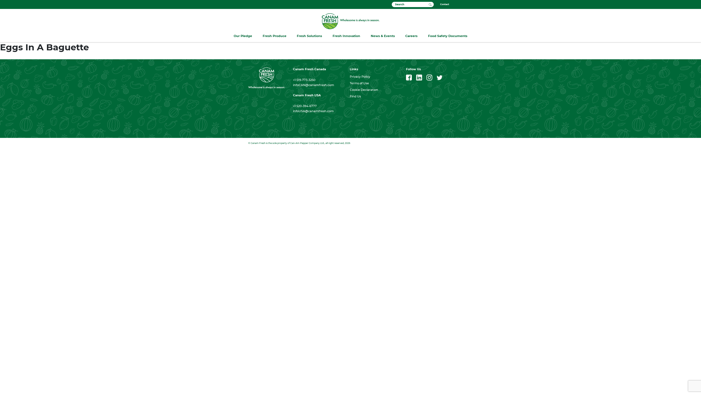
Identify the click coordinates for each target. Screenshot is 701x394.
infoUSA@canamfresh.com (313, 111)
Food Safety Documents (447, 36)
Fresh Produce (274, 36)
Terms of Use (359, 83)
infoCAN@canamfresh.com (313, 85)
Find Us (355, 96)
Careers (411, 36)
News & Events (383, 36)
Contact (444, 4)
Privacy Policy (360, 76)
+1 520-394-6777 (305, 106)
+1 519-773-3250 (304, 80)
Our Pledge (243, 36)
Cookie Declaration (364, 90)
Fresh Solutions (309, 36)
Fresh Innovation (346, 36)
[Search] (430, 4)
